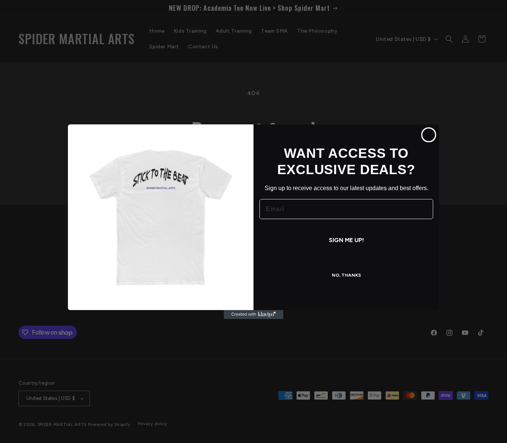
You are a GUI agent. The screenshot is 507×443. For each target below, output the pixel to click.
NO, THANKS (346, 275)
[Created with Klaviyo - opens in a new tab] (253, 314)
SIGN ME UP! (346, 240)
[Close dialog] (428, 134)
